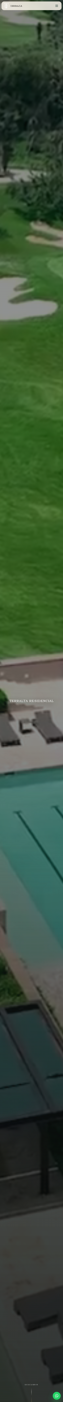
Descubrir (31, 1385)
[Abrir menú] (56, 6)
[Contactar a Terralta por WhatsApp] (57, 1396)
